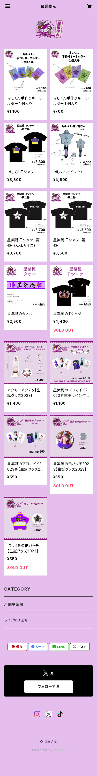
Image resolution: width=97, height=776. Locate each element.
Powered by (43, 750)
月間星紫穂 (13, 604)
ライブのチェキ (16, 620)
